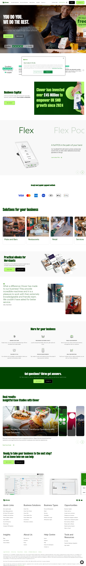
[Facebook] (77, 500)
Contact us (48, 381)
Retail (45, 511)
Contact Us (80, 2)
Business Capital (68, 509)
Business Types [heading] (51, 505)
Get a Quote (39, 381)
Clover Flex (26, 509)
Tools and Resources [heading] (69, 536)
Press (25, 542)
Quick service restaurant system (71, 519)
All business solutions (28, 521)
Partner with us (19, 462)
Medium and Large (48, 517)
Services (46, 513)
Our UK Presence (7, 521)
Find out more (8, 36)
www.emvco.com (21, 565)
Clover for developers (48, 544)
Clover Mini (26, 513)
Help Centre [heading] (49, 534)
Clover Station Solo (28, 517)
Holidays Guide (20, 269)
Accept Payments (15, 2)
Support (46, 540)
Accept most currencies (69, 513)
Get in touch (19, 36)
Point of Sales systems (8, 517)
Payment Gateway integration (70, 543)
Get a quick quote (7, 509)
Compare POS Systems (8, 526)
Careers (25, 544)
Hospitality (46, 515)
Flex (26, 130)
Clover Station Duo (28, 515)
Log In (72, 2)
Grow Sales (9, 269)
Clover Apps (6, 524)
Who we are (26, 538)
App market (67, 545)
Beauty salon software (69, 524)
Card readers (6, 519)
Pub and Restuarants (48, 509)
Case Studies (6, 540)
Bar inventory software (69, 521)
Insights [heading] (6, 534)
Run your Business (24, 2)
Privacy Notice (59, 68)
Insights (38, 2)
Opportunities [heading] (70, 505)
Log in (45, 538)
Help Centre (32, 2)
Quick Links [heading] (8, 505)
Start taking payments (8, 511)
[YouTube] (81, 500)
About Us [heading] (28, 534)
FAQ (45, 542)
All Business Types (48, 519)
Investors (26, 540)
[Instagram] (79, 500)
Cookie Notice (54, 68)
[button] (82, 172)
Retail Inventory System (69, 526)
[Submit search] (67, 2)
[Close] (63, 58)
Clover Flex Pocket (28, 511)
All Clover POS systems (8, 513)
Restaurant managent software (71, 517)
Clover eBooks (6, 542)
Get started (9, 102)
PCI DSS (66, 541)
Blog (4, 538)
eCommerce (26, 519)
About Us (43, 2)
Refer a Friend (67, 528)
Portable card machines (8, 515)
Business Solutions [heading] (32, 505)
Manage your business (69, 515)
